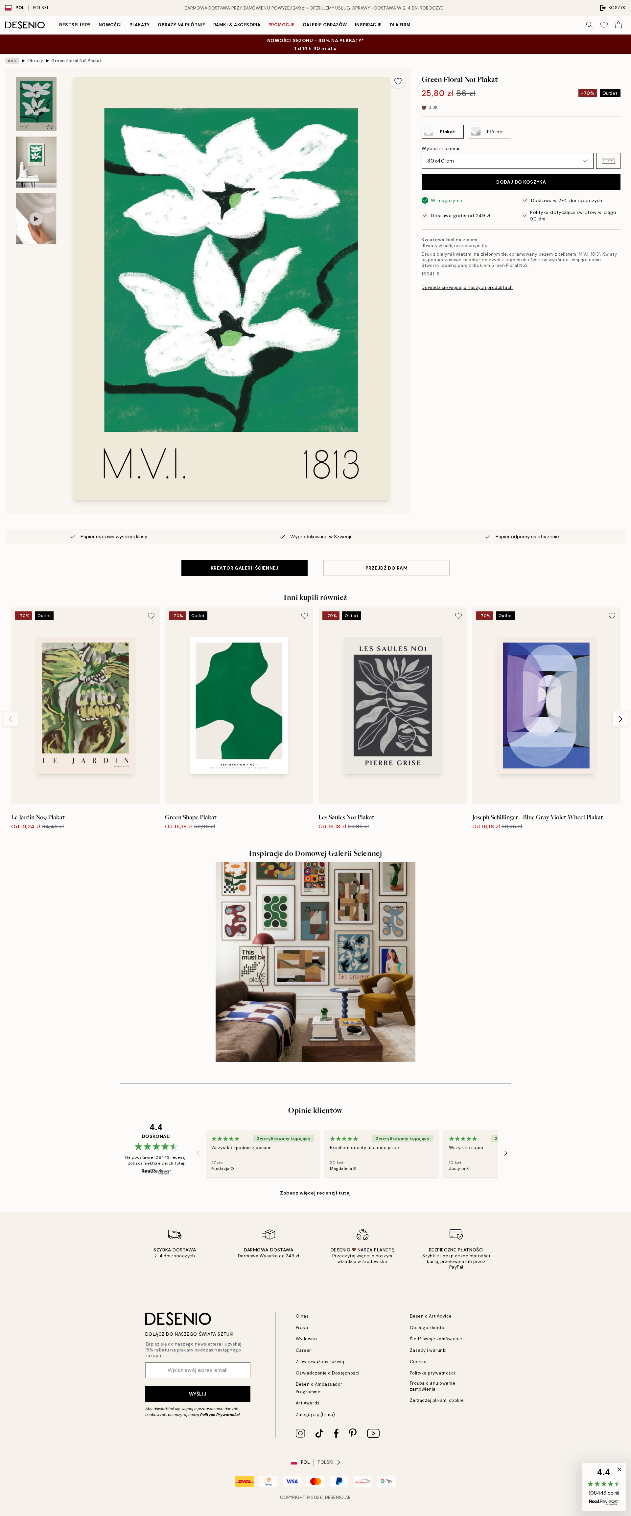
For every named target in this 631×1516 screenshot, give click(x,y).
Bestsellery (75, 25)
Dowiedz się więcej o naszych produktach (467, 287)
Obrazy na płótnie (181, 25)
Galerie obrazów (325, 25)
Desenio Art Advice (431, 1316)
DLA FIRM (400, 25)
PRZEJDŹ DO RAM (386, 568)
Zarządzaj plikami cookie (437, 1400)
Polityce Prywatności (220, 1414)
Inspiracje (368, 25)
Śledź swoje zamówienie (436, 1339)
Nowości (110, 25)
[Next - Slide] (620, 719)
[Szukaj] (589, 25)
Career (303, 1350)
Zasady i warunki (428, 1350)
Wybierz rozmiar (441, 148)
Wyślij (197, 1394)
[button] (608, 161)
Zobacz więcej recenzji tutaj (315, 1193)
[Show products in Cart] (618, 25)
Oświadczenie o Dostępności (328, 1373)
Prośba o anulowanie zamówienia (433, 1386)
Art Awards (308, 1403)
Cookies (419, 1361)
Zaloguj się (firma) (315, 1414)
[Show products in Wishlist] (604, 25)
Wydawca (306, 1339)
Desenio (334, 1497)
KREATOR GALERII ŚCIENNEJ (244, 568)
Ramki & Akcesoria (237, 25)
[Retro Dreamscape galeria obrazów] (315, 962)
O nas (302, 1316)
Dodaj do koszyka (521, 182)
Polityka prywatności (432, 1373)
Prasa (302, 1327)
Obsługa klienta (427, 1327)
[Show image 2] (36, 162)
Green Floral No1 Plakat (76, 61)
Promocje (282, 25)
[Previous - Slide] (10, 719)
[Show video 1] (36, 218)
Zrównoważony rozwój (320, 1361)
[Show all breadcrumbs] (12, 61)
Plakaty (139, 25)
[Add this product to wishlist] (398, 81)
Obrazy (35, 61)
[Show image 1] (36, 104)
